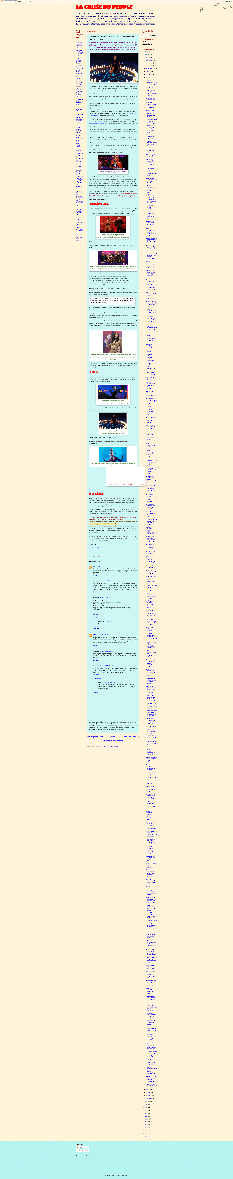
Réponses (98, 618)
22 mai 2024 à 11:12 (111, 682)
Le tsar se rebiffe (151, 920)
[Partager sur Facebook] (99, 556)
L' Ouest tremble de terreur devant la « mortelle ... (151, 522)
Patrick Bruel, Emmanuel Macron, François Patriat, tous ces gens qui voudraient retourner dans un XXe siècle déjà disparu (79, 229)
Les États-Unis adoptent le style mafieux (151, 966)
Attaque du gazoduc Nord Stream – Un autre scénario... (151, 689)
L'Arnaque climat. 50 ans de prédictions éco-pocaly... (151, 105)
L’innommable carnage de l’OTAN (150, 1022)
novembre (149, 63)
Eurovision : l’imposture (150, 99)
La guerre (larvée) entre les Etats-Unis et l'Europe (151, 881)
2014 (146, 1128)
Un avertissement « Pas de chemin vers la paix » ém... (151, 295)
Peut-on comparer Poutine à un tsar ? (151, 907)
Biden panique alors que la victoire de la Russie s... (151, 248)
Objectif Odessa (151, 396)
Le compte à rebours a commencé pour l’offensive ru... (151, 825)
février (148, 1095)
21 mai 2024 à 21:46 (111, 621)
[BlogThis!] (95, 556)
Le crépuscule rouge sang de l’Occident (151, 571)
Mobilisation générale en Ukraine (150, 629)
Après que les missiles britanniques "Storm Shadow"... (151, 604)
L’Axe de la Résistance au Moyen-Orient (151, 1028)
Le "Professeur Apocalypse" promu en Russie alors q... (150, 805)
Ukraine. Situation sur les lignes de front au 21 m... (151, 447)
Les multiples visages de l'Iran (150, 150)
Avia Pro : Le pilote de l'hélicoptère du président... (151, 539)
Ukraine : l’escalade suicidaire (150, 136)
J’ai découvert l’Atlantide (150, 552)
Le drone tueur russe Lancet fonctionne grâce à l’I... (151, 796)
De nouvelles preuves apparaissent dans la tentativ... (151, 498)
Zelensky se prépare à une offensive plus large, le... (151, 622)
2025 (146, 55)
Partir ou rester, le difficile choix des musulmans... (151, 983)
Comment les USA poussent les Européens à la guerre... (151, 858)
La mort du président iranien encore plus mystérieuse (151, 438)
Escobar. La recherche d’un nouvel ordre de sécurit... (150, 873)
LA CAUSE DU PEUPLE (104, 8)
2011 (146, 1136)
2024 (146, 58)
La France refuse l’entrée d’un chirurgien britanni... (151, 1054)
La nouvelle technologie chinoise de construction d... (150, 320)
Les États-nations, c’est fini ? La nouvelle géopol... (151, 654)
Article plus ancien (131, 737)
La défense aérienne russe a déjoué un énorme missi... (151, 587)
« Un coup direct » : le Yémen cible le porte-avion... (151, 93)
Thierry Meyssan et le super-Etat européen (151, 121)
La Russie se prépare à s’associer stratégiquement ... (151, 172)
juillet (148, 74)
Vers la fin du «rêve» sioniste (151, 1085)
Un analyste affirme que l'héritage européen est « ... (151, 274)
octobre (148, 66)
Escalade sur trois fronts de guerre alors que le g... (151, 223)
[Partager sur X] (97, 556)
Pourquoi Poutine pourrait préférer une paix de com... (151, 357)
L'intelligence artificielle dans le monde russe (151, 892)
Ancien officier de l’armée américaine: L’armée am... (151, 900)
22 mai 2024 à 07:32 (106, 666)
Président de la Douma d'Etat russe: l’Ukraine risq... (151, 663)
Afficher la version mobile (112, 741)
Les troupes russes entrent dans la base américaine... (151, 1062)
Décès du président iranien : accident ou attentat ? (150, 560)
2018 (146, 1116)
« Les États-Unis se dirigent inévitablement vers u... (151, 200)
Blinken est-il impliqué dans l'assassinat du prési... (151, 401)
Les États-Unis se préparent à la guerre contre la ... (151, 240)
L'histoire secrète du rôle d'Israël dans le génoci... (151, 759)
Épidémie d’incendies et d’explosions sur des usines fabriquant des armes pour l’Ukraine (79, 199)
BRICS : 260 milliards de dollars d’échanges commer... (150, 1036)
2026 (146, 52)
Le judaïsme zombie (150, 782)
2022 (146, 1104)
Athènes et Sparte (149, 392)
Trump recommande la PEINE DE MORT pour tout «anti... (151, 944)
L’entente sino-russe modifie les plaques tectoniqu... (151, 506)
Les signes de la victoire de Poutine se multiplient (151, 729)
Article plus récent (95, 737)
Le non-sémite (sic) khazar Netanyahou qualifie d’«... (151, 935)
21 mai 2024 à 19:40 (106, 581)
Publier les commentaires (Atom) (107, 746)
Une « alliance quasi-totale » (151, 566)
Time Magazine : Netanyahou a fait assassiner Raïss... (151, 514)
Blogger (125, 1175)
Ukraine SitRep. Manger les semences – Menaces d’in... (151, 952)
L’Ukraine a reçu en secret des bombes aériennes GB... (151, 256)
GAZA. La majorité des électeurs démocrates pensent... (150, 927)
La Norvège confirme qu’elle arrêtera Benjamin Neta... (150, 410)
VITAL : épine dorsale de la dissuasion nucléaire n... (151, 698)
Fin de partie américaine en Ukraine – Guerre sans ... (151, 143)
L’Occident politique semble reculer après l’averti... (151, 1007)
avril (148, 1089)
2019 (146, 1113)
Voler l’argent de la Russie (151, 155)
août (148, 71)
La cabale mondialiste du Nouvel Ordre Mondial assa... (151, 637)
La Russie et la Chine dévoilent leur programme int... (151, 614)
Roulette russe (150, 195)
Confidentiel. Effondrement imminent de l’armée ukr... (151, 998)
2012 (146, 1133)
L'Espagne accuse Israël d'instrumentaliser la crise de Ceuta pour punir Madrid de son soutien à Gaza (79, 179)
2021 (146, 1107)
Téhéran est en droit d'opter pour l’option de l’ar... (151, 596)
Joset (94, 634)
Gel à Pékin (149, 887)
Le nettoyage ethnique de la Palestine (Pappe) (151, 471)
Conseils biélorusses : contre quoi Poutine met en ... (150, 264)
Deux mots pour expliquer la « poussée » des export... (151, 419)
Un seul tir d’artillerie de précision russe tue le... (151, 991)
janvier (148, 1098)
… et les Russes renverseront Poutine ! (151, 743)
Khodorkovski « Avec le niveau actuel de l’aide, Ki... (151, 579)
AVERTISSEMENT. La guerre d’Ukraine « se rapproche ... (151, 713)
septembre (150, 69)
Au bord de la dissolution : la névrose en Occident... (151, 180)
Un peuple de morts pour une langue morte (150, 789)
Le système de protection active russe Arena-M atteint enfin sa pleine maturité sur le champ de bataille (79, 75)
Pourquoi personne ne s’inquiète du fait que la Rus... (151, 348)
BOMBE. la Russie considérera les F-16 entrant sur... (151, 1079)
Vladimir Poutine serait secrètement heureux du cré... (151, 339)
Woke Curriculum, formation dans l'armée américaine (151, 1045)
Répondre (96, 575)
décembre (149, 60)
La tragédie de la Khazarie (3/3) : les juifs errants (151, 463)
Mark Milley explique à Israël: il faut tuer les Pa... (151, 915)
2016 (146, 1122)
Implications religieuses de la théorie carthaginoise (151, 546)
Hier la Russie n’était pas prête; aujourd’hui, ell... (150, 975)
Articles (80, 1147)
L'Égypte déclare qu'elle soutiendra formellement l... (151, 776)
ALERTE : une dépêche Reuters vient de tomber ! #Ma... (151, 113)
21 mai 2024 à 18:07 (103, 566)
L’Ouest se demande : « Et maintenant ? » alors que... (151, 287)
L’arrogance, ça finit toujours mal (79, 212)
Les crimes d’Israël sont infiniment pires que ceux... (150, 428)
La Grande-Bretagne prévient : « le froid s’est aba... (151, 850)
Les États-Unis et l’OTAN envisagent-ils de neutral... (151, 834)
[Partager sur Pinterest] (100, 556)
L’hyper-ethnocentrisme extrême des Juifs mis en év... (151, 129)
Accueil (113, 737)
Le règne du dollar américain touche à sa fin (151, 455)
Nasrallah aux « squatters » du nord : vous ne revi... (151, 736)
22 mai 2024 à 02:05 (106, 651)
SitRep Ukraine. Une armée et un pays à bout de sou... (151, 705)
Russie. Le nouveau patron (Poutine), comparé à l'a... (150, 815)
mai (147, 80)
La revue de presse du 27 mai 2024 (150, 207)
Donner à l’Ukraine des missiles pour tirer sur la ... (151, 311)
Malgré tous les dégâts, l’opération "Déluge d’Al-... (151, 645)
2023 (146, 1102)
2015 (146, 1125)
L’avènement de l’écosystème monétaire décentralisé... (151, 721)
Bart (94, 566)
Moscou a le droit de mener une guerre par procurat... (151, 85)
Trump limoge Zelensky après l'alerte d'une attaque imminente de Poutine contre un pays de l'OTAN (79, 137)
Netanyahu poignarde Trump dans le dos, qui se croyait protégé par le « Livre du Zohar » (79, 158)
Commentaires (83, 1150)
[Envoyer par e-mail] (94, 556)
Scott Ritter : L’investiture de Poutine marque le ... (151, 1015)
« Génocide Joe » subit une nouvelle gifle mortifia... (151, 841)
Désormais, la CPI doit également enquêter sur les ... (151, 489)
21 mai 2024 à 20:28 (106, 597)
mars (148, 1092)
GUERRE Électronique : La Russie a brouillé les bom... (151, 189)
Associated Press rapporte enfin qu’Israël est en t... (151, 304)
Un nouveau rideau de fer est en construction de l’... (151, 163)
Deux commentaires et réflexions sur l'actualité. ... (151, 329)
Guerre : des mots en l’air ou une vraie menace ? (151, 767)
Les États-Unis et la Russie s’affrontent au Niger (151, 960)
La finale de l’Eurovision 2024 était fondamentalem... (151, 479)
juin (147, 77)
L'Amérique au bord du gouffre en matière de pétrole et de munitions (79, 119)
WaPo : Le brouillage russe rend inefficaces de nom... (151, 232)
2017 (146, 1119)
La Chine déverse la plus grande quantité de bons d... (150, 672)
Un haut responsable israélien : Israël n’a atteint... (150, 385)
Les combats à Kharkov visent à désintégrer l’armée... (150, 751)
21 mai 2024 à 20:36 (103, 634)
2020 (146, 1110)
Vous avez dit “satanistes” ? (151, 280)
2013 (146, 1130)
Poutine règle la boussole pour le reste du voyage (151, 681)
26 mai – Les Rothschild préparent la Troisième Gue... (150, 215)
